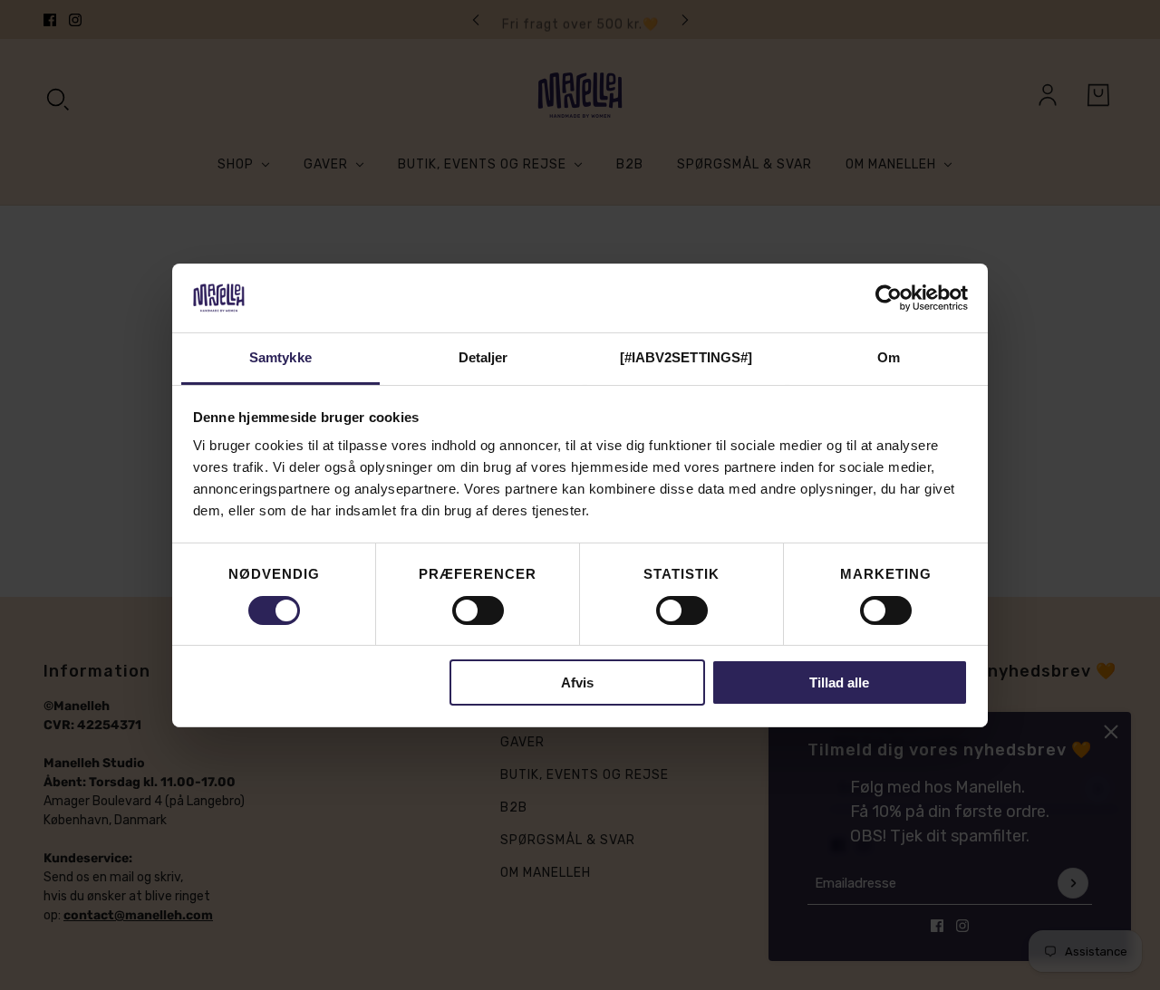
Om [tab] (888, 357)
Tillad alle (839, 682)
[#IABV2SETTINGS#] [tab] (686, 357)
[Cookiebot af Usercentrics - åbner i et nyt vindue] (888, 298)
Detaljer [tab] (483, 357)
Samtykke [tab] (280, 357)
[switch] (478, 610)
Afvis (577, 682)
